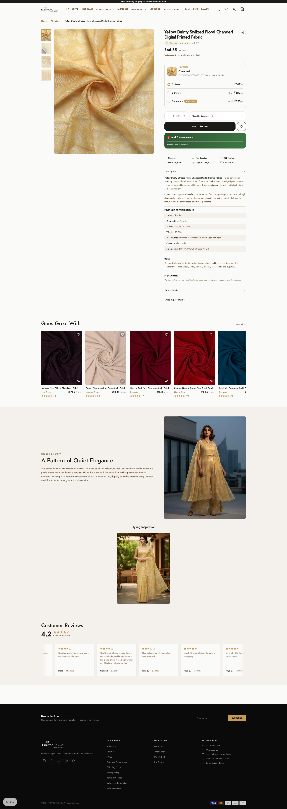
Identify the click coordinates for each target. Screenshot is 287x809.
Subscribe (237, 717)
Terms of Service (114, 777)
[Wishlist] (226, 9)
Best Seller (87, 9)
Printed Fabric (104, 9)
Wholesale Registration (117, 783)
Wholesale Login (114, 788)
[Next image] (148, 91)
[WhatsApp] (73, 761)
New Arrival (71, 9)
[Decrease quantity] (168, 115)
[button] (212, 116)
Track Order (159, 751)
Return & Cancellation (117, 762)
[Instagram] (44, 761)
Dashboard (159, 746)
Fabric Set (122, 9)
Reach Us (111, 751)
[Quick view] (78, 381)
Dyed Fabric (137, 9)
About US (111, 746)
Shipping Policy (114, 767)
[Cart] (242, 9)
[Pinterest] (59, 761)
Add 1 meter (200, 126)
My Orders (159, 762)
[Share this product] (242, 33)
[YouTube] (66, 761)
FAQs (109, 756)
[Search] (218, 9)
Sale (187, 9)
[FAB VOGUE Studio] (49, 9)
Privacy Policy (113, 772)
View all (239, 324)
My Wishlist (159, 756)
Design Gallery (201, 9)
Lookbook (155, 9)
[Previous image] (59, 91)
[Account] (234, 9)
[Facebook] (51, 761)
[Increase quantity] (184, 115)
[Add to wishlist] (241, 126)
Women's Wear (172, 9)
